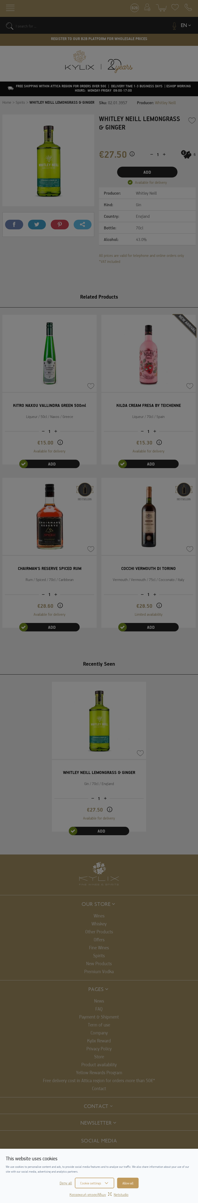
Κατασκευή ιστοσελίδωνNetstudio (99, 1194)
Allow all (127, 1183)
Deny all (66, 1183)
